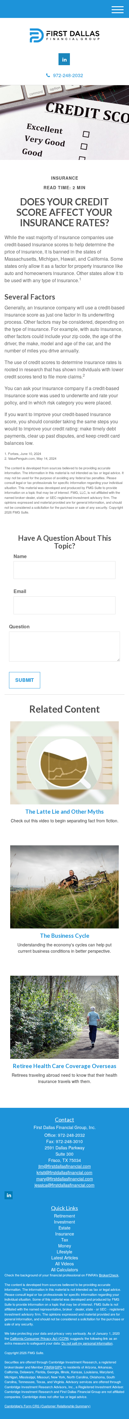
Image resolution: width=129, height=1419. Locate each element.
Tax (64, 1240)
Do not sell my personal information (87, 1343)
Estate (64, 1228)
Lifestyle (64, 1252)
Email (20, 591)
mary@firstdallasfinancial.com (64, 1179)
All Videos (64, 1264)
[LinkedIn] (64, 59)
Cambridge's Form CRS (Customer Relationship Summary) (47, 1405)
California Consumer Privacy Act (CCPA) (39, 1338)
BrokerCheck (108, 1275)
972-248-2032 (68, 75)
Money (64, 1246)
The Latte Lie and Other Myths (64, 811)
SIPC (58, 1367)
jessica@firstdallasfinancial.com (64, 1185)
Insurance (64, 1234)
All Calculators (64, 1270)
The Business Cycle (64, 935)
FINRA (48, 1367)
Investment (64, 1222)
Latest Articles (64, 1258)
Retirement (64, 1216)
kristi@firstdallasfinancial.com (64, 1172)
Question (19, 626)
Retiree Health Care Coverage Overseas (64, 1066)
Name (20, 556)
